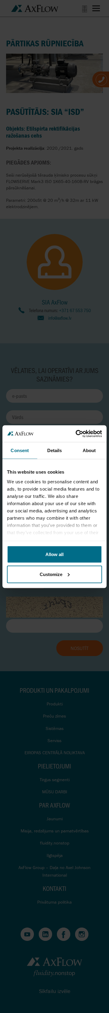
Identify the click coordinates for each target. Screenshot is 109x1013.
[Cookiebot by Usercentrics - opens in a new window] (77, 434)
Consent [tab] (20, 450)
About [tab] (89, 450)
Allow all (54, 554)
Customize (51, 574)
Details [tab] (54, 450)
